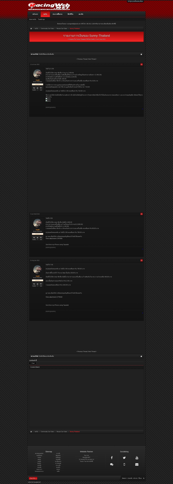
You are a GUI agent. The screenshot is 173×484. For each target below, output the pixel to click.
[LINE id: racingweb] (112, 464)
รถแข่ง (58, 469)
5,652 (34, 90)
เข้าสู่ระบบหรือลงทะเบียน (135, 1)
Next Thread (92, 59)
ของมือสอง (39, 455)
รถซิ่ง (58, 471)
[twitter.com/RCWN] (124, 457)
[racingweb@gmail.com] (137, 464)
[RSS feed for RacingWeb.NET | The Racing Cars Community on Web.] (144, 476)
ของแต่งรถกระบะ (39, 471)
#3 (141, 260)
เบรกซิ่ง (39, 465)
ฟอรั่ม (45, 14)
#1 (141, 64)
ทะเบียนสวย (58, 461)
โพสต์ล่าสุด (41, 19)
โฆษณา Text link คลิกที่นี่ (86, 461)
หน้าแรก (35, 14)
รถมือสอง (58, 457)
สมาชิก (81, 14)
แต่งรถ (39, 459)
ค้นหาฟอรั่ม (32, 19)
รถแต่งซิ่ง (58, 459)
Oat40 (93, 39)
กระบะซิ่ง (58, 465)
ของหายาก (39, 469)
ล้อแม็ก (39, 463)
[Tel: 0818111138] (124, 464)
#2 (141, 214)
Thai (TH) (32, 478)
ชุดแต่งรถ (58, 455)
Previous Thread (82, 59)
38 (41, 90)
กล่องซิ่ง (39, 467)
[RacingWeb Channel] (137, 457)
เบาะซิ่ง (58, 453)
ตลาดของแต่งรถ (39, 453)
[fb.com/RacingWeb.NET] (112, 457)
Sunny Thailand (81, 39)
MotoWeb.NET (86, 457)
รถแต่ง (39, 457)
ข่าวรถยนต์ (58, 463)
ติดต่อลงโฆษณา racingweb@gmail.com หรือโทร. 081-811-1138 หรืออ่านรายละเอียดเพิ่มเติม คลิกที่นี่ (86, 23)
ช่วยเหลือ (130, 478)
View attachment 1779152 (54, 297)
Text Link (86, 455)
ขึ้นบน (140, 478)
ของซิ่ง (39, 461)
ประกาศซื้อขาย (57, 14)
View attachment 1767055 (54, 238)
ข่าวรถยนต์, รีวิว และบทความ (86, 459)
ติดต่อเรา (124, 478)
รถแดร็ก (58, 467)
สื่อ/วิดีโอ (70, 14)
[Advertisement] (86, 131)
